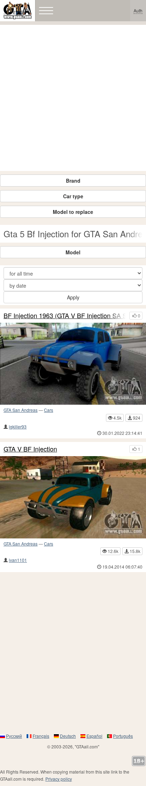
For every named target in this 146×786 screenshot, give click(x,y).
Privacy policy (58, 779)
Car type (73, 196)
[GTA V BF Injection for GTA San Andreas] (73, 497)
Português (123, 736)
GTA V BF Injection (30, 449)
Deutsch (68, 736)
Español (94, 736)
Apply (73, 297)
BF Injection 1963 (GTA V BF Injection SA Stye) (65, 315)
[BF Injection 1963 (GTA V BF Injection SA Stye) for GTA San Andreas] (73, 364)
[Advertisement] (73, 98)
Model (73, 252)
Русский (14, 736)
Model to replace (73, 211)
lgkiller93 (18, 427)
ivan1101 (18, 560)
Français (41, 736)
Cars (48, 410)
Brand (73, 180)
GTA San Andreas (21, 410)
